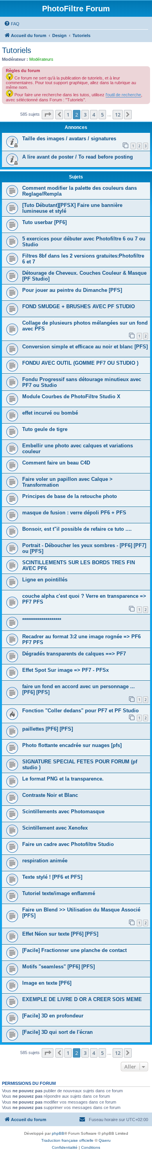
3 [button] (85, 114)
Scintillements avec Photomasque (63, 811)
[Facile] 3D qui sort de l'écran (57, 1032)
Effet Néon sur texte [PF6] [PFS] (60, 934)
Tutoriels (16, 50)
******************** (41, 620)
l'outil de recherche (123, 94)
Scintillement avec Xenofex (55, 828)
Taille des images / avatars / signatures (69, 138)
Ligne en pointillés (44, 580)
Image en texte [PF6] (46, 983)
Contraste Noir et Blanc (50, 795)
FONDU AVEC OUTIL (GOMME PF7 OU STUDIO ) (80, 363)
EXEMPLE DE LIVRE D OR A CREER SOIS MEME (82, 999)
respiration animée (44, 861)
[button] (47, 114)
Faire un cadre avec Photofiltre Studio (68, 844)
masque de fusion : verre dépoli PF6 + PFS (74, 513)
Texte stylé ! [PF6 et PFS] (52, 877)
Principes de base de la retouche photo (69, 496)
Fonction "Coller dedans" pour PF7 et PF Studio (80, 710)
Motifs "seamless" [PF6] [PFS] (58, 967)
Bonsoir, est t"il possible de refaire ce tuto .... (77, 529)
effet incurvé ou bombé (50, 413)
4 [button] (93, 114)
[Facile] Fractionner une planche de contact (74, 950)
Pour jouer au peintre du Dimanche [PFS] (72, 290)
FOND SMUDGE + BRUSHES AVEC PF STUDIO (78, 306)
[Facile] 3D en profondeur (52, 1016)
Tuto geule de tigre (44, 429)
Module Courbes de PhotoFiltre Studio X (71, 396)
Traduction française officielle (67, 1140)
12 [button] (117, 114)
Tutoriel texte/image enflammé (58, 893)
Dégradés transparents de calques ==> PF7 (74, 654)
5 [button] (102, 114)
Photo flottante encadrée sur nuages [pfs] (72, 745)
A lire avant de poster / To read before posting (77, 157)
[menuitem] (11, 23)
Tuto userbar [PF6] (44, 222)
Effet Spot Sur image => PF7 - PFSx (65, 670)
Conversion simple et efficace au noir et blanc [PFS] (85, 347)
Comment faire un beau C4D (56, 463)
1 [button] (68, 114)
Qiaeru (105, 1140)
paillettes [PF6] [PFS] (47, 729)
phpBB (58, 1133)
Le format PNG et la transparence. (63, 779)
